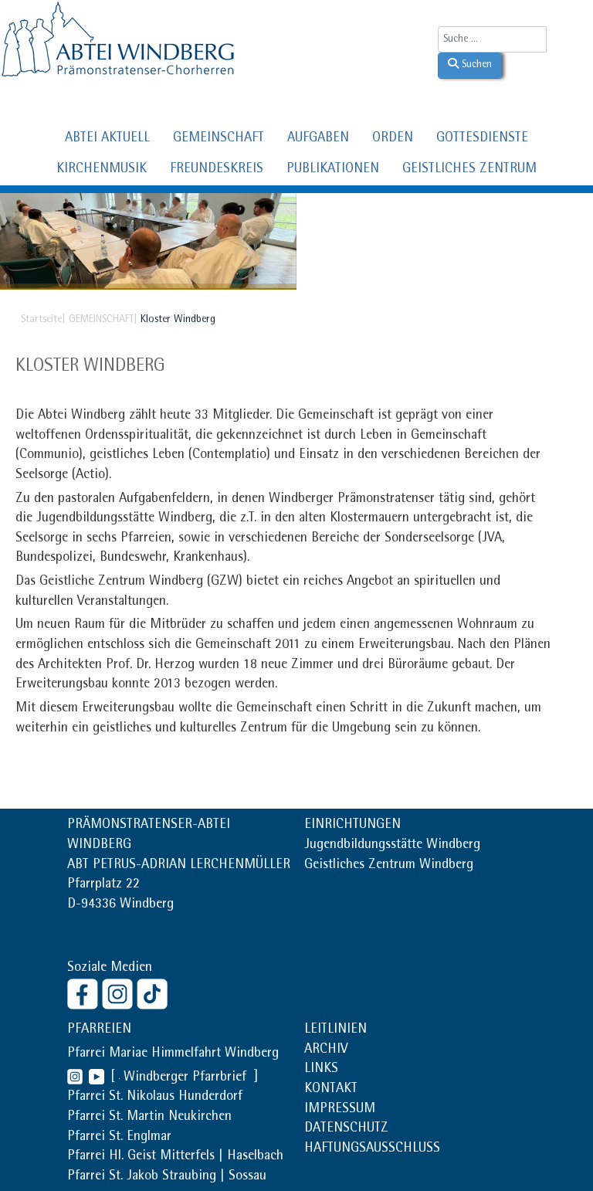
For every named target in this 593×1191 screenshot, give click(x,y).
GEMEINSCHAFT (218, 139)
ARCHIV (325, 1050)
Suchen (475, 64)
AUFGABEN (318, 139)
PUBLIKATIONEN (332, 170)
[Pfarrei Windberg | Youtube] (93, 1078)
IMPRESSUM (339, 1110)
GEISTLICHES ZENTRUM (469, 170)
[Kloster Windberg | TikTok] (154, 993)
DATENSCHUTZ (346, 1129)
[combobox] (492, 39)
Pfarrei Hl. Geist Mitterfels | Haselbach (175, 1157)
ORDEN (392, 139)
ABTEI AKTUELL (107, 139)
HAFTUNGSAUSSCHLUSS (372, 1149)
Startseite (41, 319)
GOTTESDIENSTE (482, 139)
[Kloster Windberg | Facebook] (84, 993)
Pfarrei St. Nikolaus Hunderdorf (154, 1097)
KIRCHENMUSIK (101, 170)
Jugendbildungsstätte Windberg (392, 846)
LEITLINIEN (335, 1030)
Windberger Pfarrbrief (187, 1078)
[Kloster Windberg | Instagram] (119, 993)
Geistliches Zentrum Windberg (388, 866)
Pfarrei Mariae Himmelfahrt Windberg (173, 1054)
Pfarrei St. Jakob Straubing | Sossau (166, 1177)
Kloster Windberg (90, 367)
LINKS (321, 1070)
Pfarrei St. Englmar (119, 1138)
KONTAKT (330, 1090)
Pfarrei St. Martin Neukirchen (149, 1118)
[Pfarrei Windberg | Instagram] (75, 1078)
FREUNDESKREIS (216, 170)
